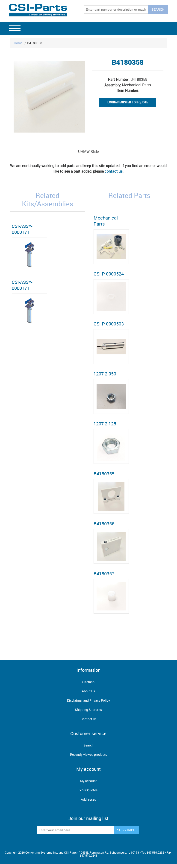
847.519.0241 (88, 855)
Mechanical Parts (106, 221)
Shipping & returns (88, 709)
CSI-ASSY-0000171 (22, 229)
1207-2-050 (105, 374)
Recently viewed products (88, 754)
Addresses (88, 799)
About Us (88, 691)
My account (88, 781)
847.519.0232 (155, 852)
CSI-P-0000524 (109, 274)
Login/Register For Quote (127, 102)
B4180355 (104, 474)
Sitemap (88, 682)
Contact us (88, 719)
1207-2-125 (105, 424)
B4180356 (104, 523)
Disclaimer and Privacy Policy (88, 700)
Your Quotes (88, 790)
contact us (114, 171)
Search (88, 745)
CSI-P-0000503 (109, 324)
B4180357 (104, 573)
